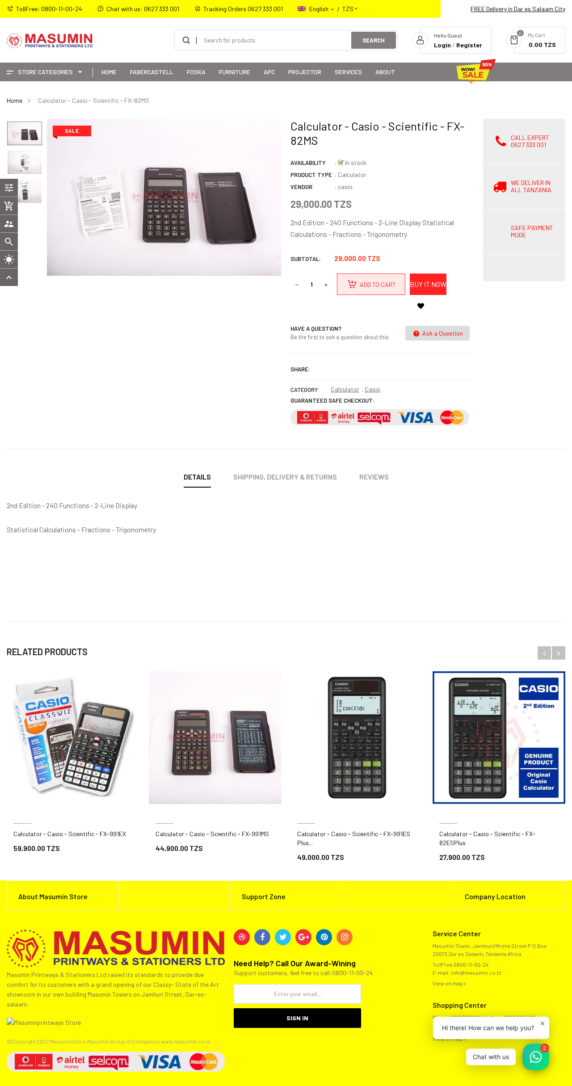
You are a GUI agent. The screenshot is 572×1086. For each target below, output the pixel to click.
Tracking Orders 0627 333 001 (243, 9)
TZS (347, 4)
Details (197, 476)
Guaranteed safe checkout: (332, 400)
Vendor (301, 186)
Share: (300, 369)
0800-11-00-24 (471, 964)
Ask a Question (442, 333)
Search (373, 40)
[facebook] (262, 937)
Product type (311, 174)
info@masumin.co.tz (476, 972)
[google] (303, 937)
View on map (448, 983)
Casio (372, 389)
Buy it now (428, 284)
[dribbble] (242, 937)
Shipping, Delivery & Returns (285, 476)
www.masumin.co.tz (185, 1041)
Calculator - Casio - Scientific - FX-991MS (212, 834)
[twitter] (283, 937)
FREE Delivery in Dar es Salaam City (518, 9)
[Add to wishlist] (420, 305)
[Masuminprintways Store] (116, 947)
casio (345, 186)
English (319, 9)
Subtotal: (305, 258)
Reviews (374, 476)
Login (442, 45)
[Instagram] (344, 937)
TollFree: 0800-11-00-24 (49, 9)
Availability (308, 162)
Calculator (345, 389)
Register (469, 45)
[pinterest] (324, 937)
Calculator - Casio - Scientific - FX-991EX (69, 834)
